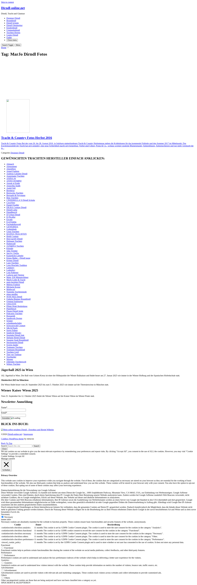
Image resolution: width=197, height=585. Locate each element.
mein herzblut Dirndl (15, 282)
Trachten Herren (13, 32)
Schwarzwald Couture (15, 325)
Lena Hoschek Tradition (16, 265)
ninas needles (12, 294)
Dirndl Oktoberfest (14, 25)
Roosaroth (10, 316)
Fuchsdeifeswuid (13, 224)
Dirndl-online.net (15, 434)
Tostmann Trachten (14, 347)
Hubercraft (11, 243)
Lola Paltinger (12, 272)
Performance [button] (6, 553)
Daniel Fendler (12, 205)
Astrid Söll (11, 188)
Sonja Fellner (12, 330)
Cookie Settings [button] (7, 456)
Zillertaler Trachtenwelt (16, 362)
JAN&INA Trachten (15, 246)
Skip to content (7, 2)
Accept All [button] (19, 456)
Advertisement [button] (7, 568)
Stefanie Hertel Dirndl (15, 338)
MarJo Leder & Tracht (15, 280)
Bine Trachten (12, 198)
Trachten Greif (12, 352)
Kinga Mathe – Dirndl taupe (18, 258)
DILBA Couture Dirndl (16, 207)
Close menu (12, 40)
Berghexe (10, 190)
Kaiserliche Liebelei (14, 256)
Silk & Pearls (12, 328)
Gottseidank (11, 229)
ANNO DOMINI (13, 181)
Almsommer (11, 166)
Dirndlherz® (11, 212)
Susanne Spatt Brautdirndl (17, 340)
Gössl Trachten (12, 231)
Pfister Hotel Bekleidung (16, 306)
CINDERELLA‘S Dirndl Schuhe (20, 200)
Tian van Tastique (13, 354)
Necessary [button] (5, 514)
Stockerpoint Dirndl (14, 342)
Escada (9, 219)
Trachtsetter (11, 357)
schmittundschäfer (14, 323)
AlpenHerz (11, 169)
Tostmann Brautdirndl (15, 350)
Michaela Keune (13, 287)
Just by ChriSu (12, 253)
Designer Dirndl (13, 18)
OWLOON (11, 304)
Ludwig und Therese (15, 275)
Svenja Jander (12, 345)
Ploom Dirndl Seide (14, 311)
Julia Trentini (11, 251)
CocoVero (10, 202)
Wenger (9, 359)
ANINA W (11, 178)
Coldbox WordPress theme (12, 439)
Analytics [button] (5, 560)
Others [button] (4, 575)
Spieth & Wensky (13, 333)
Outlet (9, 37)
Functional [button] (5, 545)
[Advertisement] (98, 78)
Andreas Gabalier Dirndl (16, 174)
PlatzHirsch (11, 309)
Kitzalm (9, 248)
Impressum (28, 434)
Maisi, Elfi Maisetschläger (17, 277)
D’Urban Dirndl (13, 215)
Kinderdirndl (11, 28)
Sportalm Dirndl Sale (15, 335)
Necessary (8, 517)
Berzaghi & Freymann (15, 195)
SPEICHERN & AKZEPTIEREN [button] (15, 583)
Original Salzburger (14, 301)
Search (4, 446)
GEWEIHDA (12, 227)
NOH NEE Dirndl (14, 297)
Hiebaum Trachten (14, 241)
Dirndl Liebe (11, 210)
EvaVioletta (11, 222)
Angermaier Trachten (15, 176)
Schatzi (9, 321)
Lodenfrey (10, 270)
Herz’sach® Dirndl (14, 239)
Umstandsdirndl (13, 30)
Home (3, 47)
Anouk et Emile (13, 183)
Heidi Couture (12, 236)
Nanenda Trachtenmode (16, 292)
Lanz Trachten (12, 263)
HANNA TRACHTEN (16, 234)
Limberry (10, 268)
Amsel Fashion (12, 171)
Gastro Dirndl (12, 35)
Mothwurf (10, 289)
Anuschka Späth (13, 186)
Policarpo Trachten (14, 313)
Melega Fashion (13, 284)
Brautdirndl (11, 20)
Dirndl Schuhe (12, 23)
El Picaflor (10, 217)
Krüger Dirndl (12, 260)
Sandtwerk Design (14, 318)
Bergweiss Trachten (14, 193)
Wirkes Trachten (13, 364)
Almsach (10, 164)
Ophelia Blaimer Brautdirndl (18, 299)
